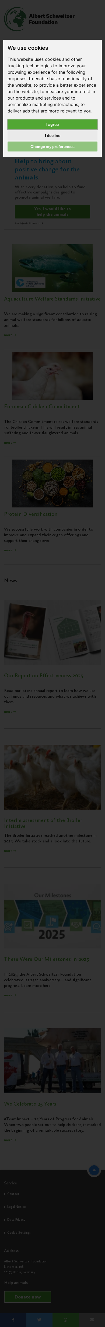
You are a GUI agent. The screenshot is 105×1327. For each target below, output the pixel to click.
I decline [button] (52, 135)
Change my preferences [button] (52, 146)
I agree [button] (52, 124)
